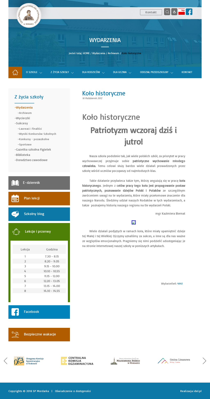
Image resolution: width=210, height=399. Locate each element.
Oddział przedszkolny (154, 72)
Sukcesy (22, 123)
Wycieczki (23, 118)
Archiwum (113, 53)
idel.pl (198, 391)
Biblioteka (23, 155)
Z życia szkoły (60, 72)
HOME (86, 53)
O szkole (31, 72)
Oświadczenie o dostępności (73, 391)
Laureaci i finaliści (30, 128)
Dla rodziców (91, 72)
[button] (5, 361)
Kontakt (151, 12)
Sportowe (25, 144)
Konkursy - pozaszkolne (34, 139)
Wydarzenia (98, 53)
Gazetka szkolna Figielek (33, 149)
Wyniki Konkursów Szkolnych (37, 133)
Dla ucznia (120, 72)
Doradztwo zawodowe (32, 160)
